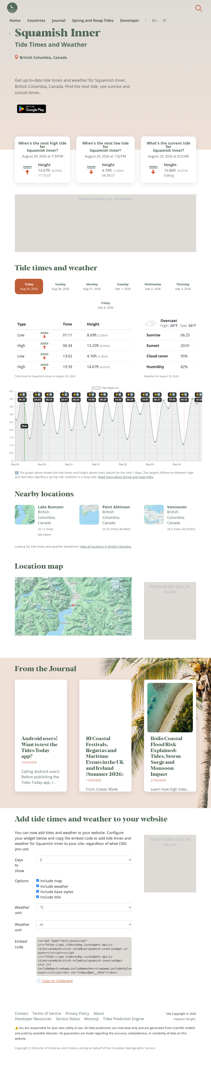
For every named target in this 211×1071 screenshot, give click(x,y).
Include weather (54, 886)
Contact (21, 1013)
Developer (129, 20)
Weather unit (22, 910)
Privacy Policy (77, 1013)
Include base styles (56, 891)
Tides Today (12, 8)
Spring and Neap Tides (93, 20)
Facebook (37, 33)
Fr (164, 20)
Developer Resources (33, 1018)
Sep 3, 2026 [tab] (183, 286)
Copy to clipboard (57, 980)
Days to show (19, 865)
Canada (60, 57)
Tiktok (47, 33)
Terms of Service (46, 1013)
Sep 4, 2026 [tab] (105, 305)
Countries (36, 20)
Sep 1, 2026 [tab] (123, 286)
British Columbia (35, 57)
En (154, 20)
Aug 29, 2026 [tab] (29, 286)
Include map (51, 880)
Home (15, 20)
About (99, 1013)
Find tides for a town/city (198, 8)
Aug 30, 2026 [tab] (60, 286)
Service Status (68, 1018)
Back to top (200, 1060)
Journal (59, 20)
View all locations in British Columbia (105, 546)
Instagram (28, 33)
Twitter (18, 33)
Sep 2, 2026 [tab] (153, 286)
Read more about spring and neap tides (125, 477)
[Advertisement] (105, 223)
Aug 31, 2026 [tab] (92, 286)
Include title (50, 897)
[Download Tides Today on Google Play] (31, 108)
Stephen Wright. (185, 1019)
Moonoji (91, 1018)
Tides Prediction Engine (123, 1018)
